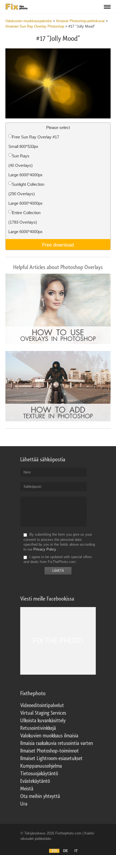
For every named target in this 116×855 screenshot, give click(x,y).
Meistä (26, 788)
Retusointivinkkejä (38, 728)
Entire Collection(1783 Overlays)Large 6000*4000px (25, 222)
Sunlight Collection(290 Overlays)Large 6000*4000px (26, 194)
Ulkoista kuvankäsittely (43, 720)
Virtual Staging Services (43, 713)
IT (76, 851)
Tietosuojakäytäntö (39, 773)
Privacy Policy (44, 549)
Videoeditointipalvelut (42, 705)
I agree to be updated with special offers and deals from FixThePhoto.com (57, 559)
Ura (23, 804)
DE (65, 851)
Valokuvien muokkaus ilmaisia (49, 735)
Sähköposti (32, 487)
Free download (58, 244)
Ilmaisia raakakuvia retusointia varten (56, 743)
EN (54, 851)
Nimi (26, 472)
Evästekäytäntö (35, 781)
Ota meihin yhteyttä (40, 796)
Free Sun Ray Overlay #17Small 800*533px (33, 142)
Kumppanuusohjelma (41, 766)
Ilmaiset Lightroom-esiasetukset (51, 758)
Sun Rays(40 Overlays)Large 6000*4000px (25, 165)
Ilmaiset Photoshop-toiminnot (49, 751)
